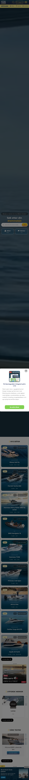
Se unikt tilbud (14, 407)
